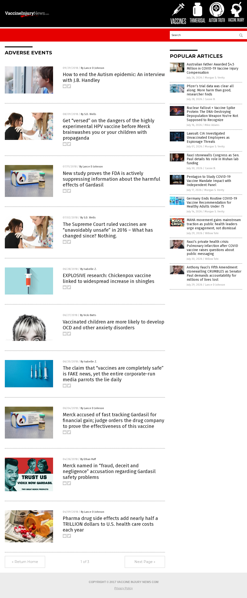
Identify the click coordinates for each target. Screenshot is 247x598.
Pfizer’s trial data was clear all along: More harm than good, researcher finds (210, 90)
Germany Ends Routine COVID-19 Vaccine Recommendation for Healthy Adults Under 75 (212, 202)
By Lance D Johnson (92, 68)
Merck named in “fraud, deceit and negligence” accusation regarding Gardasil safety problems (109, 471)
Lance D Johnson (215, 284)
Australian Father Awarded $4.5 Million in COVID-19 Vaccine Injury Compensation (212, 68)
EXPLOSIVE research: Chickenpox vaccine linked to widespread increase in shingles (108, 278)
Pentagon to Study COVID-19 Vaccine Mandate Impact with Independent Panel (209, 181)
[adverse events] (27, 17)
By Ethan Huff (88, 459)
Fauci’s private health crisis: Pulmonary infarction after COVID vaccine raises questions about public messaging (212, 248)
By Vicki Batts (88, 315)
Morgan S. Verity (215, 77)
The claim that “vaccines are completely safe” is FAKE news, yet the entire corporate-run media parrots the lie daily (113, 373)
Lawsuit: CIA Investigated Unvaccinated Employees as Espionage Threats (208, 137)
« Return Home (25, 562)
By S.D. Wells (88, 114)
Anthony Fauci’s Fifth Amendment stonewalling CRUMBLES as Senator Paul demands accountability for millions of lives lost (214, 273)
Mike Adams (212, 125)
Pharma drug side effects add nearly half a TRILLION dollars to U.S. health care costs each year (110, 524)
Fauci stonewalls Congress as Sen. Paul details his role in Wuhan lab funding (213, 159)
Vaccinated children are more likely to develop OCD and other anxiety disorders (113, 325)
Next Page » (144, 562)
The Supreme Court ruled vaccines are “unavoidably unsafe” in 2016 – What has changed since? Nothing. (108, 230)
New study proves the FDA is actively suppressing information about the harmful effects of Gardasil (111, 179)
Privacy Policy (123, 588)
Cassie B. (210, 99)
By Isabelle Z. (88, 269)
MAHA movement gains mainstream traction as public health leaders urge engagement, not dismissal (214, 224)
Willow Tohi (212, 233)
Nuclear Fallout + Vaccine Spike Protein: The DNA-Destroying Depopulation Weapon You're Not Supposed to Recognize (212, 114)
